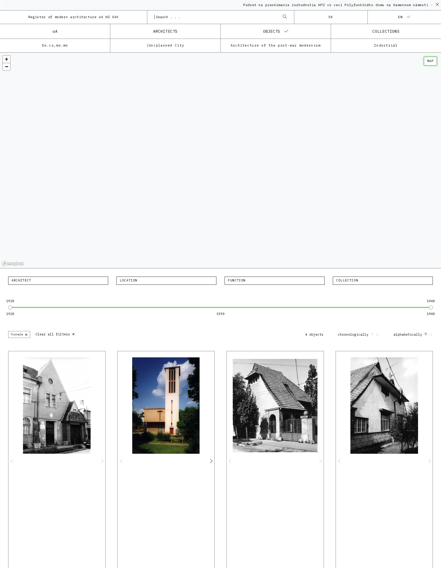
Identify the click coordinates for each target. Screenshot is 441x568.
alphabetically (409, 334)
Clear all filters (55, 334)
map (430, 61)
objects (271, 31)
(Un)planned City (165, 45)
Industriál (386, 45)
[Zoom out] (6, 66)
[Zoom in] (6, 59)
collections (385, 31)
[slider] (10, 307)
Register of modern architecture (73, 17)
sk (330, 17)
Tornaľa (19, 334)
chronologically (354, 334)
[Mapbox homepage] (13, 264)
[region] (220, 160)
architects (165, 31)
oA (55, 31)
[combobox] (215, 17)
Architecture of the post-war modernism (276, 45)
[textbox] (58, 280)
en (400, 17)
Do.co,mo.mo (55, 45)
